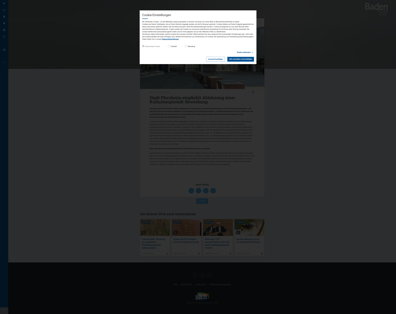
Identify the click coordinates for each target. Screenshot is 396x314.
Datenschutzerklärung (170, 39)
